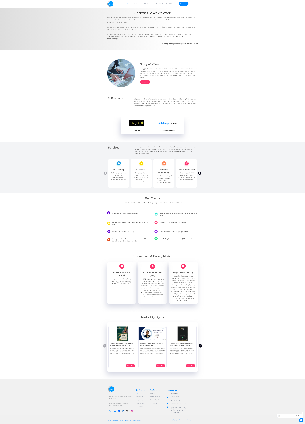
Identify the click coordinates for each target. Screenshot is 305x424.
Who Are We (137, 4)
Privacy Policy (173, 420)
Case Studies (160, 4)
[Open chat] (301, 420)
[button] (104, 346)
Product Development (156, 400)
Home (129, 4)
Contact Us (183, 4)
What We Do (148, 4)
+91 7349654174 (175, 393)
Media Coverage (155, 396)
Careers (152, 393)
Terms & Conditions (185, 420)
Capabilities (170, 4)
